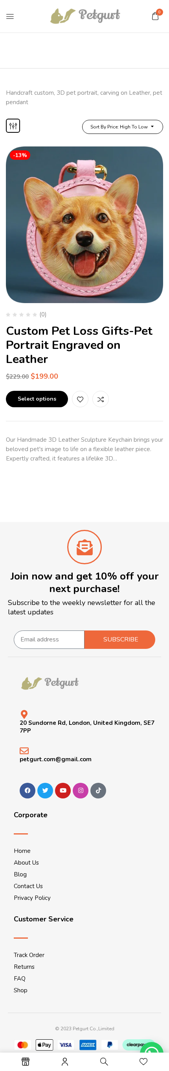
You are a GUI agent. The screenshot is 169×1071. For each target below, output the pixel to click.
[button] (155, 16)
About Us (26, 863)
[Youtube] (63, 790)
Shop (21, 990)
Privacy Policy (32, 898)
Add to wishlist (80, 399)
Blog (20, 874)
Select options (37, 399)
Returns (24, 967)
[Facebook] (27, 790)
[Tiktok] (98, 790)
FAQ (20, 979)
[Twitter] (45, 790)
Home (22, 851)
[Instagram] (80, 790)
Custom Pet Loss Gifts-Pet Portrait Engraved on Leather (79, 345)
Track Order (29, 955)
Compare (100, 399)
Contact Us (28, 886)
